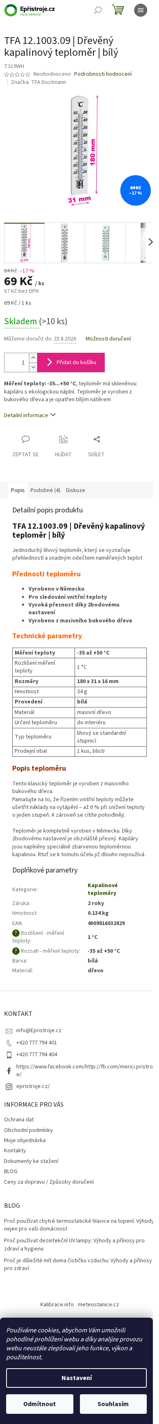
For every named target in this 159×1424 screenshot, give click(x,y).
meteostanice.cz (98, 1305)
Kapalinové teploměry (103, 889)
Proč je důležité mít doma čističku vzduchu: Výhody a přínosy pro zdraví (78, 1264)
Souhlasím (113, 1404)
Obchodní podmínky (28, 1130)
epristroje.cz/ (33, 1086)
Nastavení (77, 1377)
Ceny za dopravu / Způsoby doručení (49, 1182)
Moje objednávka (25, 1140)
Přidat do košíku (76, 362)
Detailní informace (26, 415)
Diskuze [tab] (75, 490)
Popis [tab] (18, 490)
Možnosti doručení (108, 339)
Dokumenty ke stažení (31, 1161)
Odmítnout (39, 1404)
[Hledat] (98, 10)
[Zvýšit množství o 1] (33, 358)
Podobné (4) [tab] (45, 490)
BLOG (11, 1171)
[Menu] (140, 10)
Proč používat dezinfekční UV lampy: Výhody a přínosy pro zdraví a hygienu (74, 1245)
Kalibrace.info (57, 1305)
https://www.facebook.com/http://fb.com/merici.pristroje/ (85, 1071)
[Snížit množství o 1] (33, 367)
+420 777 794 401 (36, 1043)
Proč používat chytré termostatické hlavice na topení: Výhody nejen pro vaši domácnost (79, 1225)
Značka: (38, 82)
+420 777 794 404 (36, 1054)
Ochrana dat (19, 1120)
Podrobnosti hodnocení (103, 74)
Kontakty (15, 1151)
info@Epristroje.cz (39, 1030)
